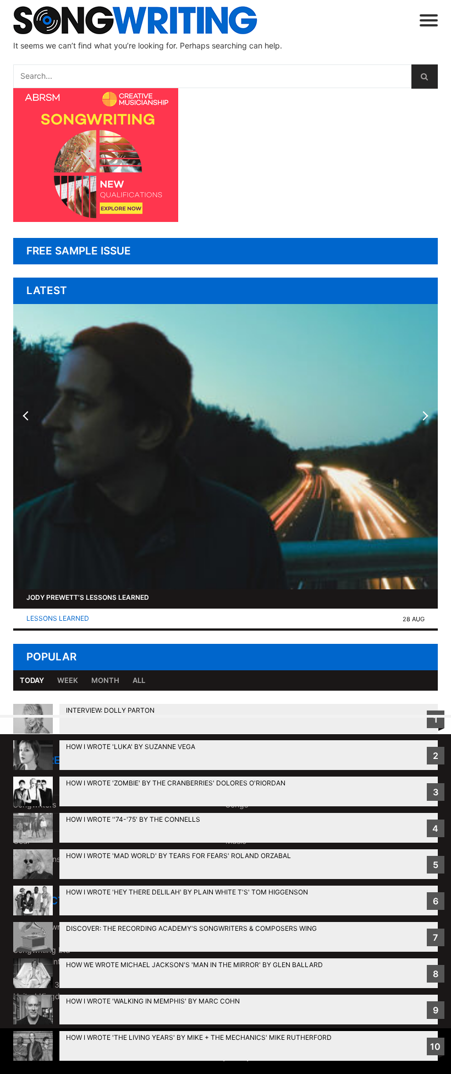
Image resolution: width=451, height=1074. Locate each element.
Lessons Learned (57, 618)
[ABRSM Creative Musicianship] (95, 219)
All (139, 680)
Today (32, 680)
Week (67, 680)
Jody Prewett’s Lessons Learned (87, 597)
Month (105, 680)
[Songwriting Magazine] (151, 20)
